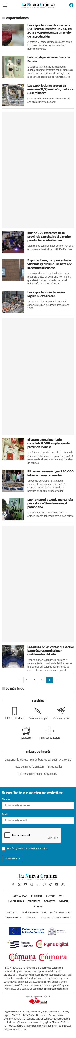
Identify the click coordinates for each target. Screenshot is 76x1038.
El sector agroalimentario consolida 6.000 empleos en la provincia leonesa (48, 443)
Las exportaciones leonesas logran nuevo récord (46, 294)
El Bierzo (36, 896)
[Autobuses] (26, 733)
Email (5, 814)
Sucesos (50, 896)
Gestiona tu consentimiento (56, 918)
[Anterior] (19, 680)
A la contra (65, 759)
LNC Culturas (16, 901)
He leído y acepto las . (27, 849)
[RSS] (63, 884)
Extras (38, 907)
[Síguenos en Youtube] (25, 884)
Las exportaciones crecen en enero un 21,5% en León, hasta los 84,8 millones (50, 89)
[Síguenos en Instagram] (32, 884)
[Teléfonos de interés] (14, 713)
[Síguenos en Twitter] (19, 884)
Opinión (63, 901)
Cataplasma (51, 774)
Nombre (6, 799)
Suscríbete (12, 858)
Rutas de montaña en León (29, 766)
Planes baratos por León (43, 759)
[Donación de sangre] (38, 713)
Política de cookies (60, 913)
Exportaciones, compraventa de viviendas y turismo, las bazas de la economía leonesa (49, 264)
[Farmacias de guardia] (50, 733)
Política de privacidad (34, 913)
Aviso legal (12, 913)
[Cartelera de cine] (61, 713)
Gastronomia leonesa (16, 759)
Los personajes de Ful (30, 774)
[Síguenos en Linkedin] (38, 884)
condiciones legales (37, 849)
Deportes (49, 901)
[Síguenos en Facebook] (13, 884)
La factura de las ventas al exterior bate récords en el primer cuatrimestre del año (50, 651)
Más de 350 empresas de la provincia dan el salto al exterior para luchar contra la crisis (49, 236)
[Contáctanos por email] (57, 884)
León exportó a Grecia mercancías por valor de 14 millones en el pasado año (50, 503)
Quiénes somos (13, 918)
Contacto (31, 918)
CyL (61, 896)
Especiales (34, 901)
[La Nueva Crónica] (38, 879)
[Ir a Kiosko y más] (50, 884)
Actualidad (20, 896)
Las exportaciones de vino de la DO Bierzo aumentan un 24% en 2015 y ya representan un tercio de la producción (49, 31)
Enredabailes (55, 766)
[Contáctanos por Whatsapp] (44, 884)
